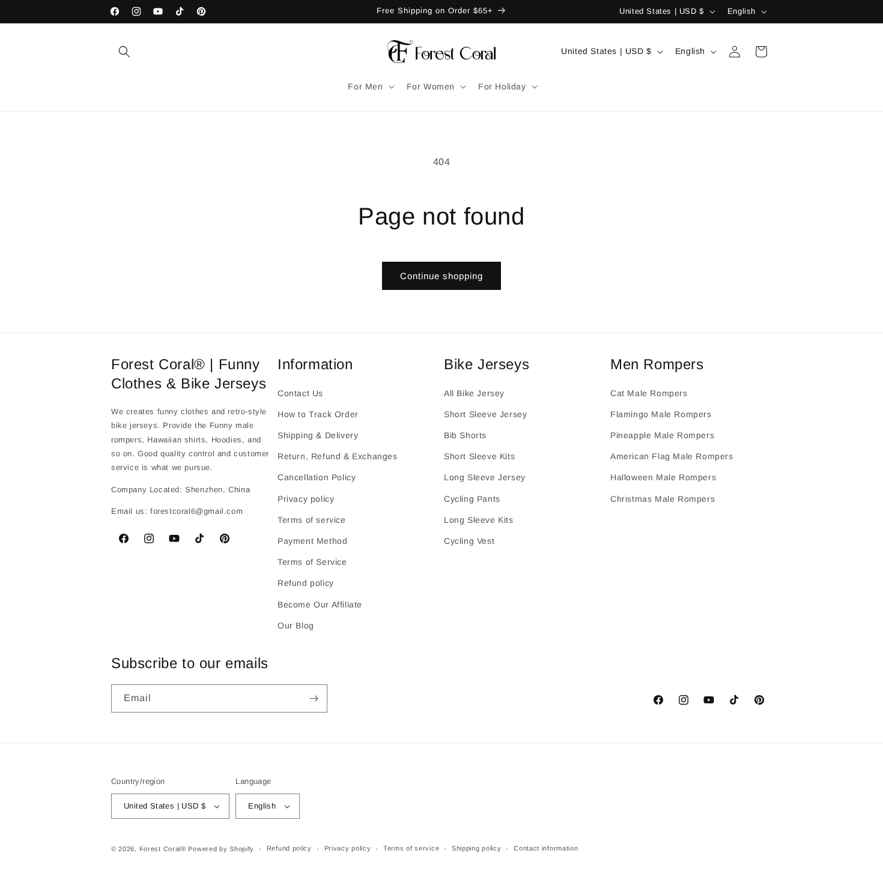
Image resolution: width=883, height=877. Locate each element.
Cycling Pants (472, 498)
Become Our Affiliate (320, 604)
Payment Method (312, 540)
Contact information (546, 848)
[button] (124, 51)
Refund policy (306, 583)
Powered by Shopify (221, 848)
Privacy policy (306, 498)
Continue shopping (441, 276)
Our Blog (296, 625)
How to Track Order (318, 413)
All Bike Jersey (474, 392)
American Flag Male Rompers (671, 456)
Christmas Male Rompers (662, 498)
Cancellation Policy (317, 477)
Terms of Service (312, 561)
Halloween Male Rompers (663, 477)
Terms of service (312, 519)
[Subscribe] (313, 698)
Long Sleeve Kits (479, 519)
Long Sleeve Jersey (485, 477)
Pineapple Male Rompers (662, 434)
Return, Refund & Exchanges (338, 456)
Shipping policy (477, 848)
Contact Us (300, 392)
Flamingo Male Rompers (661, 413)
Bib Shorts (465, 434)
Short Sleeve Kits (479, 456)
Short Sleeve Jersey (485, 413)
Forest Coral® (162, 848)
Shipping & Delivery (318, 434)
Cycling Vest (469, 540)
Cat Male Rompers (649, 392)
